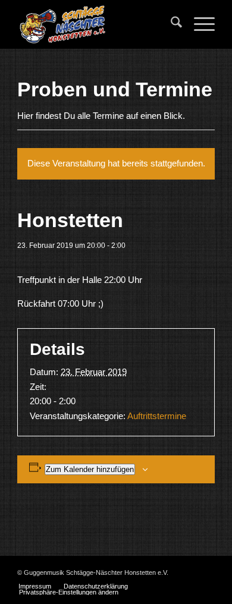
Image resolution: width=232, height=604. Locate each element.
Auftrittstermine (156, 416)
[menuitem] (170, 24)
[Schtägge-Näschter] (96, 24)
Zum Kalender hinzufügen (90, 469)
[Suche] (170, 24)
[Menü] (198, 24)
